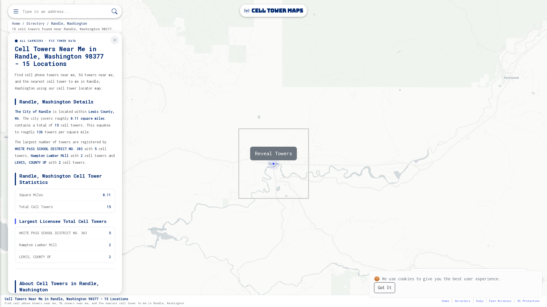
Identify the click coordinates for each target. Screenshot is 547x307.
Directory (35, 23)
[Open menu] (16, 11)
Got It (384, 287)
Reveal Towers (273, 153)
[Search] (114, 11)
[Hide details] (115, 40)
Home (16, 23)
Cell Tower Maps (276, 10)
